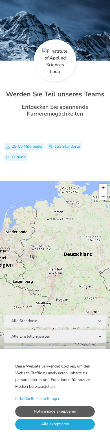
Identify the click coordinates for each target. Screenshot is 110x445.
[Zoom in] (103, 188)
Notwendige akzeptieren (55, 411)
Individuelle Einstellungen (37, 398)
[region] (55, 272)
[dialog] (55, 397)
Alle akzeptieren (55, 424)
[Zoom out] (103, 196)
